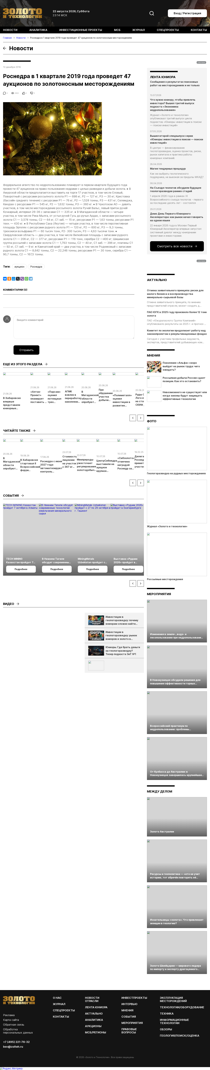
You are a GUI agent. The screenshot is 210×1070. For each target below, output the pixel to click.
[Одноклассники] (9, 279)
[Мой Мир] (13, 279)
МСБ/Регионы (95, 1032)
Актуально (94, 1013)
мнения (153, 355)
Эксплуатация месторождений (173, 999)
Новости (10, 30)
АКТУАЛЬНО (157, 280)
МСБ (117, 30)
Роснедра (36, 266)
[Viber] (22, 279)
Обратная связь (13, 1024)
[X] (18, 279)
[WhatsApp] (26, 279)
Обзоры (166, 1029)
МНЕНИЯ (127, 1010)
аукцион (19, 266)
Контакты (199, 30)
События (128, 1016)
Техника (167, 1013)
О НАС (57, 997)
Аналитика (38, 30)
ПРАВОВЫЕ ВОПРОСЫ (129, 1031)
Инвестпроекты (134, 997)
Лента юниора (96, 1007)
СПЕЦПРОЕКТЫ (64, 1010)
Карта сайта (11, 1019)
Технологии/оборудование (182, 1007)
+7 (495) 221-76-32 (16, 1042)
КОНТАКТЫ (61, 1016)
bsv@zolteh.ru (13, 1046)
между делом (159, 791)
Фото (151, 421)
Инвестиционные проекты (80, 30)
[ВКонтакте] (5, 279)
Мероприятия (159, 594)
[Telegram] (31, 279)
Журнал (138, 30)
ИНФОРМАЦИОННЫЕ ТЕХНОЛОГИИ (174, 1021)
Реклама (9, 1015)
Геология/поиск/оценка (179, 1035)
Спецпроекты (168, 30)
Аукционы (93, 1026)
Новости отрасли (92, 999)
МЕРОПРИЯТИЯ (132, 1023)
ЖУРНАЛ (59, 1004)
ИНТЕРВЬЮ (129, 1004)
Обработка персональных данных (18, 1031)
